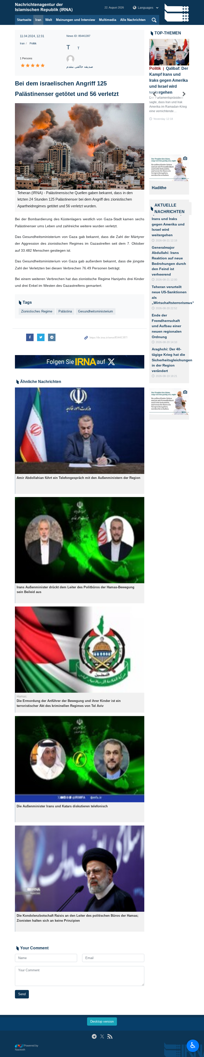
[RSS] (109, 1036)
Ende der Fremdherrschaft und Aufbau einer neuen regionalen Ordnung (167, 326)
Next (184, 94)
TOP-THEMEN (167, 33)
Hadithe (160, 188)
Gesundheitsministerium (95, 311)
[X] (102, 1036)
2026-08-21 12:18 (166, 240)
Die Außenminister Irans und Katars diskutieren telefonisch (62, 806)
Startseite (24, 20)
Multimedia (107, 20)
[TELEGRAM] (94, 1036)
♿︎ (193, 1045)
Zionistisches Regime (36, 311)
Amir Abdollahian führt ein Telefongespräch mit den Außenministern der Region (78, 478)
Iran (38, 20)
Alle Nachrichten (133, 20)
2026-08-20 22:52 (166, 308)
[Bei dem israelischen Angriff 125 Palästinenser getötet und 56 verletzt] (79, 146)
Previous (154, 94)
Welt (48, 20)
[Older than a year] (79, 430)
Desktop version (102, 1021)
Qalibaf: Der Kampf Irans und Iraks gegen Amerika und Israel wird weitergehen (168, 80)
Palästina (65, 311)
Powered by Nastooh (26, 1047)
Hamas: (22, 696)
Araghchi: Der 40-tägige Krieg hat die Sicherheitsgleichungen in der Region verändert (172, 360)
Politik (33, 43)
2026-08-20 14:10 (166, 342)
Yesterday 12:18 (163, 118)
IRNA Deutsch (55, 7)
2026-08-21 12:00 (166, 279)
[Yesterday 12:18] (169, 52)
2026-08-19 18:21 (166, 376)
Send (22, 994)
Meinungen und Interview (75, 20)
